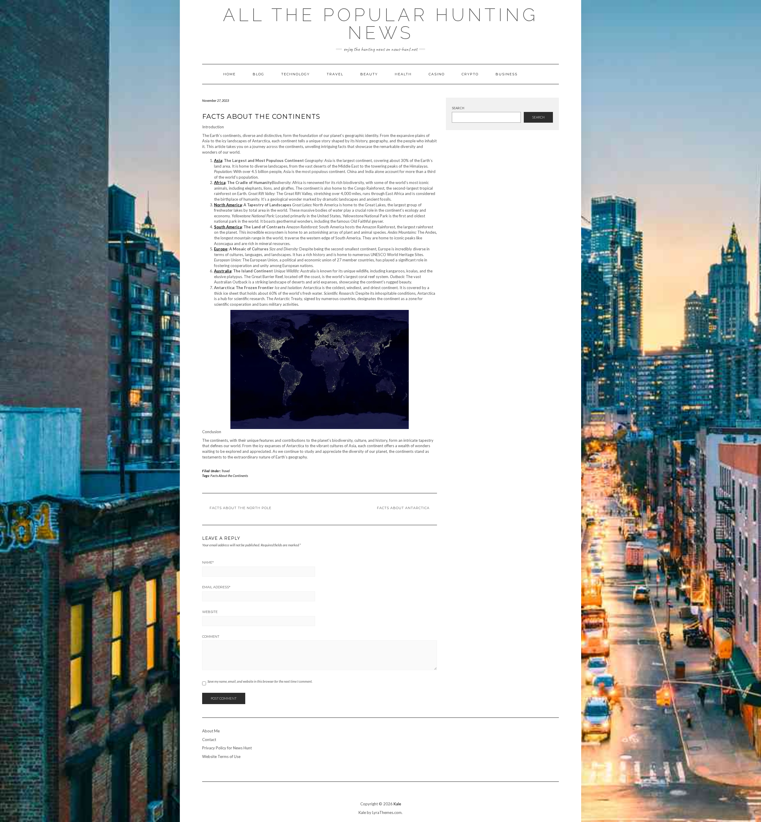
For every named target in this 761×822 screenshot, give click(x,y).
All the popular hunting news (380, 23)
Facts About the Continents (229, 476)
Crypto (470, 74)
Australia (222, 271)
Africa (219, 182)
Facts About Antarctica (403, 508)
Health (403, 74)
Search (458, 108)
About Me (211, 731)
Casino (437, 74)
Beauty (369, 74)
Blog (258, 74)
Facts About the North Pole (240, 508)
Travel (335, 74)
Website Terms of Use (221, 756)
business (507, 74)
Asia (218, 160)
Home (229, 74)
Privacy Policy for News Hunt (227, 747)
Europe (220, 249)
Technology (295, 74)
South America (228, 226)
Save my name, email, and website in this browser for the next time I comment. (259, 681)
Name (208, 562)
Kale (397, 803)
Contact (209, 739)
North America (228, 204)
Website (210, 612)
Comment (210, 636)
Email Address (216, 587)
